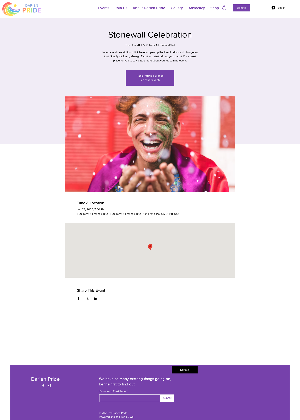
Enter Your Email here (112, 391)
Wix (132, 416)
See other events (150, 79)
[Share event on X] (87, 298)
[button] (121, 7)
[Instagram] (49, 385)
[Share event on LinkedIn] (95, 298)
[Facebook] (43, 385)
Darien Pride (45, 379)
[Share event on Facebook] (78, 298)
